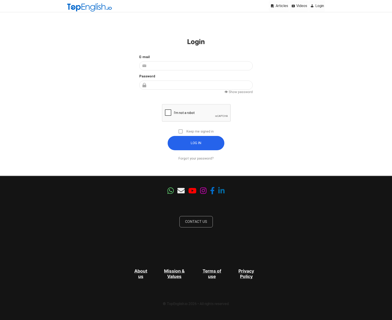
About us (140, 273)
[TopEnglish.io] (89, 8)
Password (147, 76)
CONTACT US (196, 221)
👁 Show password (238, 92)
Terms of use (212, 273)
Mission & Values (174, 273)
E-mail (144, 57)
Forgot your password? (196, 158)
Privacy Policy (246, 273)
